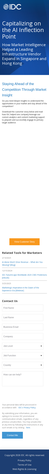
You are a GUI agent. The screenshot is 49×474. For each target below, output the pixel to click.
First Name (8, 308)
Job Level (8, 346)
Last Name (8, 317)
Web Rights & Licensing (24, 469)
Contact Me (12, 435)
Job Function (9, 355)
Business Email (11, 327)
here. (28, 427)
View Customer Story (24, 242)
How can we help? (12, 374)
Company (8, 336)
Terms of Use (24, 464)
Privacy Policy (24, 460)
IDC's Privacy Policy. (27, 407)
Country (7, 365)
